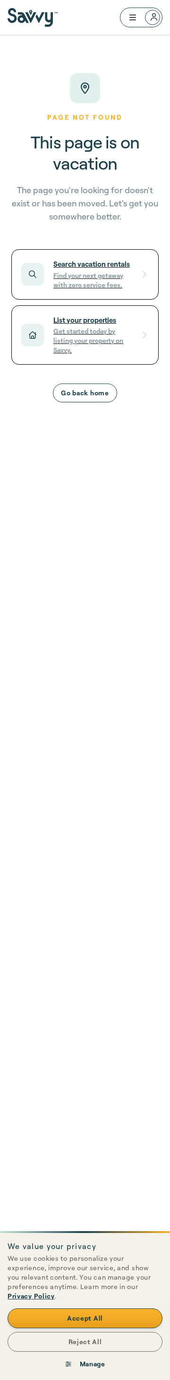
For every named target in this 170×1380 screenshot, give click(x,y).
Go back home (85, 393)
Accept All (85, 1318)
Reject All (85, 1342)
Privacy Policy (31, 1296)
